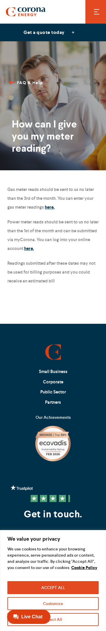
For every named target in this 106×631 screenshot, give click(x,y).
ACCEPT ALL (53, 587)
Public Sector (53, 391)
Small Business (53, 371)
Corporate (53, 381)
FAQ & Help (30, 82)
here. (49, 207)
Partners (53, 402)
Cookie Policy (84, 567)
